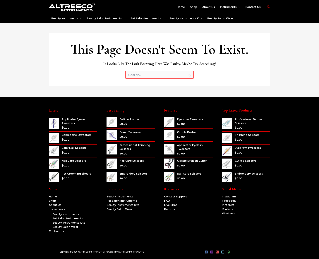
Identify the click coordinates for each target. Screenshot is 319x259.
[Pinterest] (217, 252)
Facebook (229, 200)
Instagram (229, 196)
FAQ (167, 200)
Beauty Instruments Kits (185, 18)
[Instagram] (211, 252)
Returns (169, 209)
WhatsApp (229, 213)
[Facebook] (206, 252)
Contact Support (175, 196)
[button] (238, 7)
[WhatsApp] (228, 252)
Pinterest (228, 205)
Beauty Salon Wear (220, 18)
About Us (208, 7)
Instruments (228, 7)
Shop (193, 7)
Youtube (227, 209)
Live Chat (170, 205)
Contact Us (253, 7)
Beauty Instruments (64, 18)
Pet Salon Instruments (146, 18)
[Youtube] (222, 252)
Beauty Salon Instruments (104, 18)
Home (181, 7)
